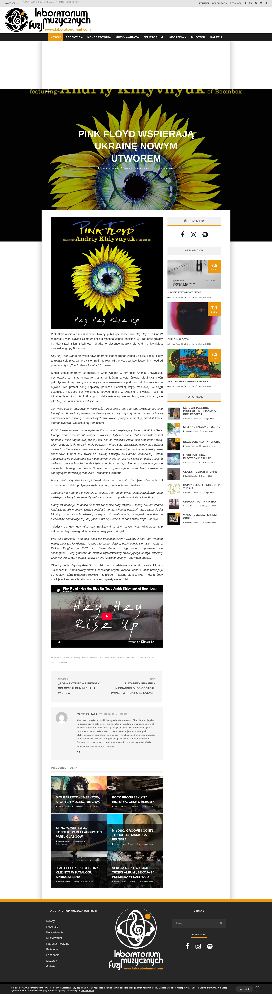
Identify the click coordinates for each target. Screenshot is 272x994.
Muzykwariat (126, 37)
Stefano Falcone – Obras (201, 427)
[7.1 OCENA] (194, 334)
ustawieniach (87, 990)
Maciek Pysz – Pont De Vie (184, 292)
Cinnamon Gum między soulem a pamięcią (44, 3)
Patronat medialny (57, 943)
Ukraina (63, 662)
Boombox (105, 658)
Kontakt (204, 3)
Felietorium (153, 37)
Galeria (216, 37)
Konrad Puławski (176, 297)
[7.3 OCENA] (194, 376)
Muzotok (198, 37)
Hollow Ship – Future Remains (187, 381)
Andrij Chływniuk (90, 658)
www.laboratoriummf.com (35, 987)
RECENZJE (72, 37)
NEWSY (56, 37)
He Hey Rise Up (135, 658)
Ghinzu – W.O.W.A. (178, 339)
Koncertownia (99, 37)
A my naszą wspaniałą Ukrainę (66, 658)
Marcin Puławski (109, 168)
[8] (173, 524)
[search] (221, 923)
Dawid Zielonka (190, 476)
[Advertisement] (136, 65)
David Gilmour (118, 658)
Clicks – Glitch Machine (200, 471)
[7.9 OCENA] (194, 287)
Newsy (128, 168)
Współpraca (219, 3)
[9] (173, 449)
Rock (54, 662)
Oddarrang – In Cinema (199, 501)
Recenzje (190, 297)
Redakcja (236, 3)
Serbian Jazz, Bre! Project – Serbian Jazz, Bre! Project (200, 411)
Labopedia (176, 37)
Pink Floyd (151, 658)
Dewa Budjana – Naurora (201, 442)
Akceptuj (244, 989)
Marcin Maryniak (191, 463)
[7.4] (173, 434)
